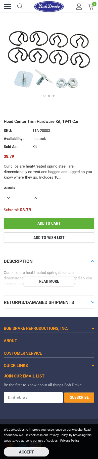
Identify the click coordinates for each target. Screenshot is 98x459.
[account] (79, 6)
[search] (20, 6)
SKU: (8, 130)
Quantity (9, 188)
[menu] (7, 6)
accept (26, 452)
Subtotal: (11, 210)
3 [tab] (54, 96)
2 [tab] (49, 96)
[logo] (49, 6)
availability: (14, 138)
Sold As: (11, 146)
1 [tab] (44, 96)
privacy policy (69, 440)
